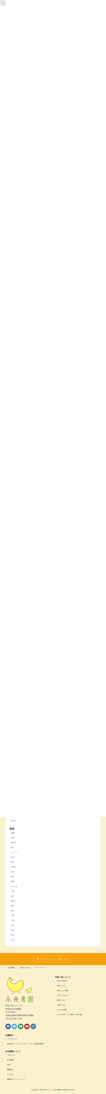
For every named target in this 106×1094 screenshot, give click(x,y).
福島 (12, 872)
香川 (12, 935)
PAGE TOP (101, 1058)
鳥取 (12, 838)
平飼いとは (61, 986)
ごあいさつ (11, 1055)
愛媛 (12, 833)
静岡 (12, 906)
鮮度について (62, 1000)
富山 (12, 847)
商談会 (13, 821)
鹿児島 (13, 843)
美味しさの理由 (62, 991)
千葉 (12, 891)
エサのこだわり (62, 995)
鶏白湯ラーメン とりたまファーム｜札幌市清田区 (25, 1044)
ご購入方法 (61, 1005)
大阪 (12, 920)
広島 (12, 930)
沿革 (8, 1065)
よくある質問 (62, 1010)
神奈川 (13, 901)
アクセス (10, 1074)
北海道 (13, 867)
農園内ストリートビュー (16, 1079)
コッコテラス (12, 1039)
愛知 (12, 911)
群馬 (12, 881)
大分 (12, 940)
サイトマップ (40, 968)
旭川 (12, 862)
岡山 (12, 925)
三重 (12, 916)
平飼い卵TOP (62, 981)
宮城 (12, 857)
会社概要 (11, 968)
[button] (53, 959)
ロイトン (14, 852)
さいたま (14, 886)
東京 (12, 896)
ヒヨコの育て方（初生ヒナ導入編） (70, 1015)
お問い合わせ (25, 968)
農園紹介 (10, 1070)
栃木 (12, 877)
